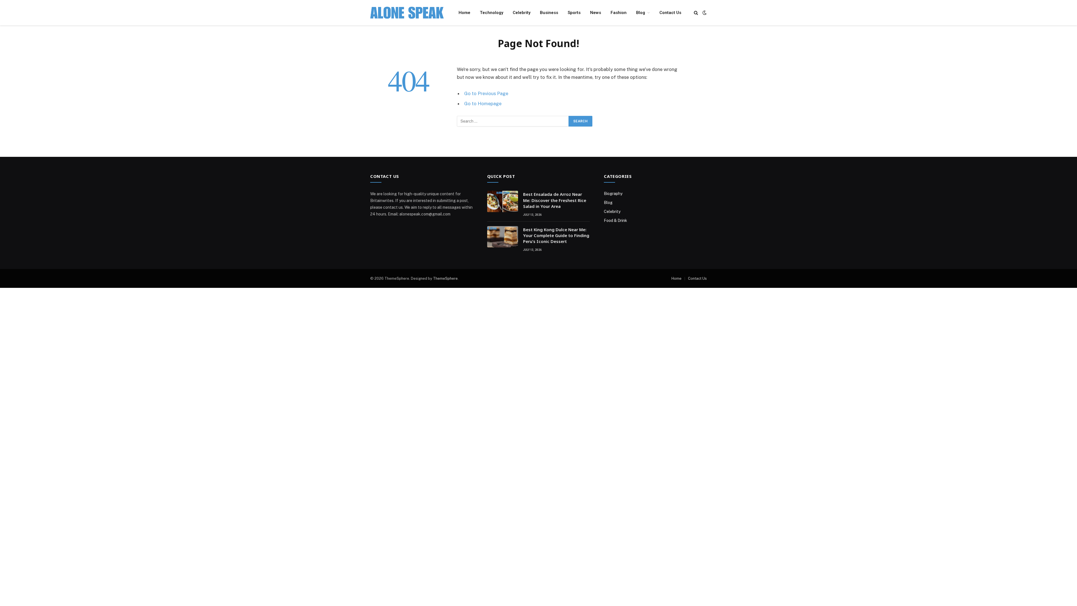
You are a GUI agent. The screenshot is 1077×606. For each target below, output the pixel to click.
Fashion (619, 12)
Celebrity (521, 12)
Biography (613, 193)
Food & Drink (615, 220)
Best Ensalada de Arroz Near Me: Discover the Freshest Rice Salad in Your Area (554, 200)
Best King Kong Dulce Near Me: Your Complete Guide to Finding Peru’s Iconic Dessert (556, 235)
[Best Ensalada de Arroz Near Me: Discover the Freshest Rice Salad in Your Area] (502, 201)
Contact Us (670, 12)
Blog (640, 12)
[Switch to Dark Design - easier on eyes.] (704, 12)
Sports (574, 12)
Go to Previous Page (486, 93)
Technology (491, 12)
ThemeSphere (445, 278)
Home (464, 12)
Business (549, 12)
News (595, 12)
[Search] (696, 12)
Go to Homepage (482, 103)
